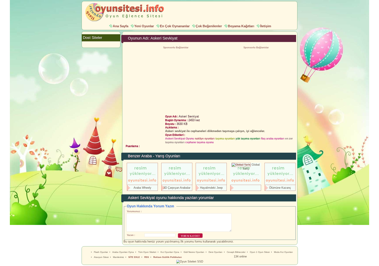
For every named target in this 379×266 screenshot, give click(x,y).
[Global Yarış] (241, 164)
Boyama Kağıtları (241, 26)
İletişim (265, 26)
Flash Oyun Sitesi (127, 12)
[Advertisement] (256, 80)
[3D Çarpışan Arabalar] (176, 184)
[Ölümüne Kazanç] (280, 184)
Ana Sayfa (120, 26)
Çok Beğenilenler (209, 26)
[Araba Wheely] (142, 184)
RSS (146, 257)
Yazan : (131, 235)
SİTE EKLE (134, 257)
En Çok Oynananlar (175, 26)
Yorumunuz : (134, 211)
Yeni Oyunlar (144, 26)
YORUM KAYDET (190, 235)
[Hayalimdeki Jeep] (211, 184)
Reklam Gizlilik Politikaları (167, 257)
